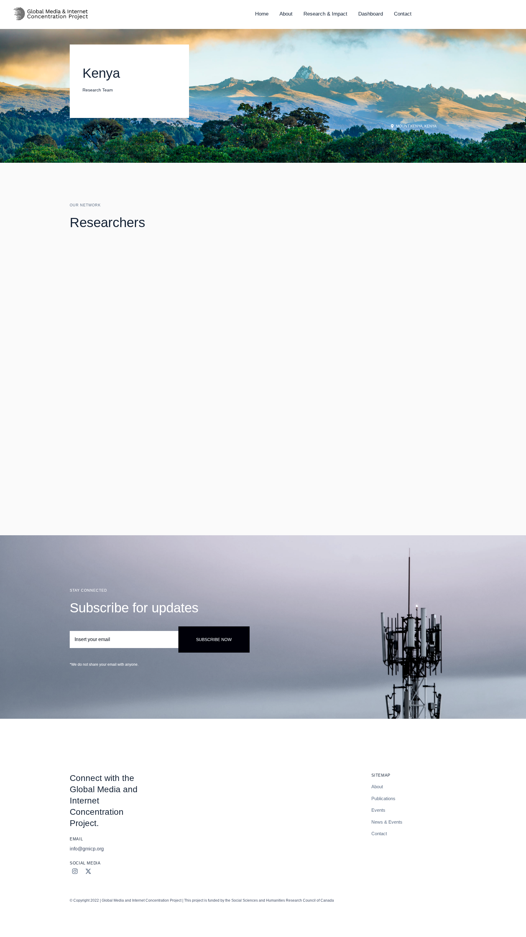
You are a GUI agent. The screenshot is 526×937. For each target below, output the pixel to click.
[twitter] (88, 871)
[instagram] (75, 871)
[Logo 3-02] (50, 8)
